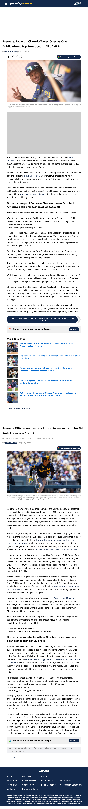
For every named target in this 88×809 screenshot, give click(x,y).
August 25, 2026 (44, 631)
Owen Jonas (11, 443)
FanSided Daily (29, 780)
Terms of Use (12, 785)
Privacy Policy (66, 780)
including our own (32, 176)
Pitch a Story (47, 780)
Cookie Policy (28, 785)
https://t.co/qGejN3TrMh (64, 221)
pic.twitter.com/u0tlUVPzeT (19, 224)
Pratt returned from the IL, (66, 598)
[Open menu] (6, 3)
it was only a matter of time (32, 194)
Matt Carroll (11, 51)
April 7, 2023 (36, 227)
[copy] (20, 56)
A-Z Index (10, 789)
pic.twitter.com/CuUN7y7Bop (20, 628)
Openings (26, 776)
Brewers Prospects (22, 408)
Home (9, 408)
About (9, 776)
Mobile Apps (12, 780)
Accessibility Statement (71, 785)
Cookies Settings (30, 789)
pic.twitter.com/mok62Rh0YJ (20, 687)
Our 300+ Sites (66, 776)
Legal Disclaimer (48, 785)
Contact (44, 776)
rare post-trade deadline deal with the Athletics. (56, 549)
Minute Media (17, 795)
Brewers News (20, 758)
